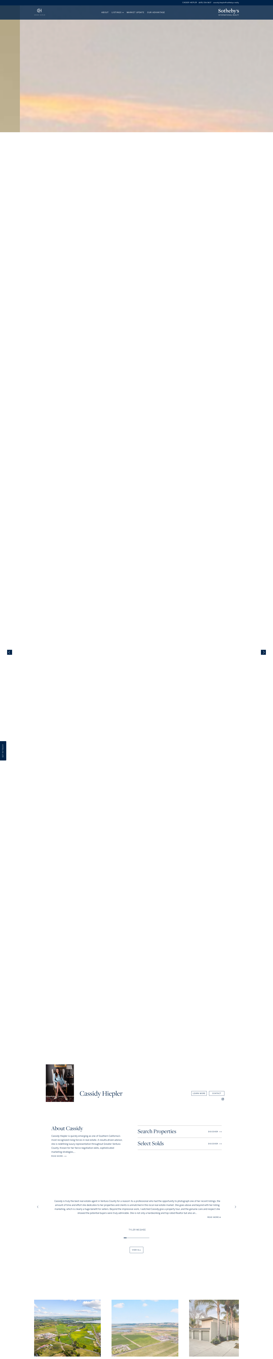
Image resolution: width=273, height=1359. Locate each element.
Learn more (199, 1093)
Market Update (135, 12)
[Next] (236, 1207)
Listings (117, 12)
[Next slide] (263, 652)
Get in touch (3, 750)
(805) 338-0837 (205, 3)
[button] (222, 1099)
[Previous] (39, 1207)
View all (136, 1250)
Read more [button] (213, 1217)
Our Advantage (156, 12)
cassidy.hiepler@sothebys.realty (226, 3)
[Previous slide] (9, 652)
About (105, 12)
